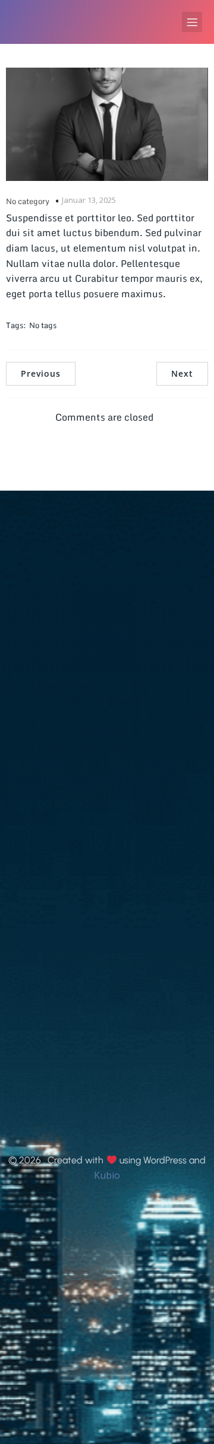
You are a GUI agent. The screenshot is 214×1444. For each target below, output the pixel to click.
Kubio (107, 1175)
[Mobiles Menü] (192, 22)
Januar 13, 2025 (89, 200)
